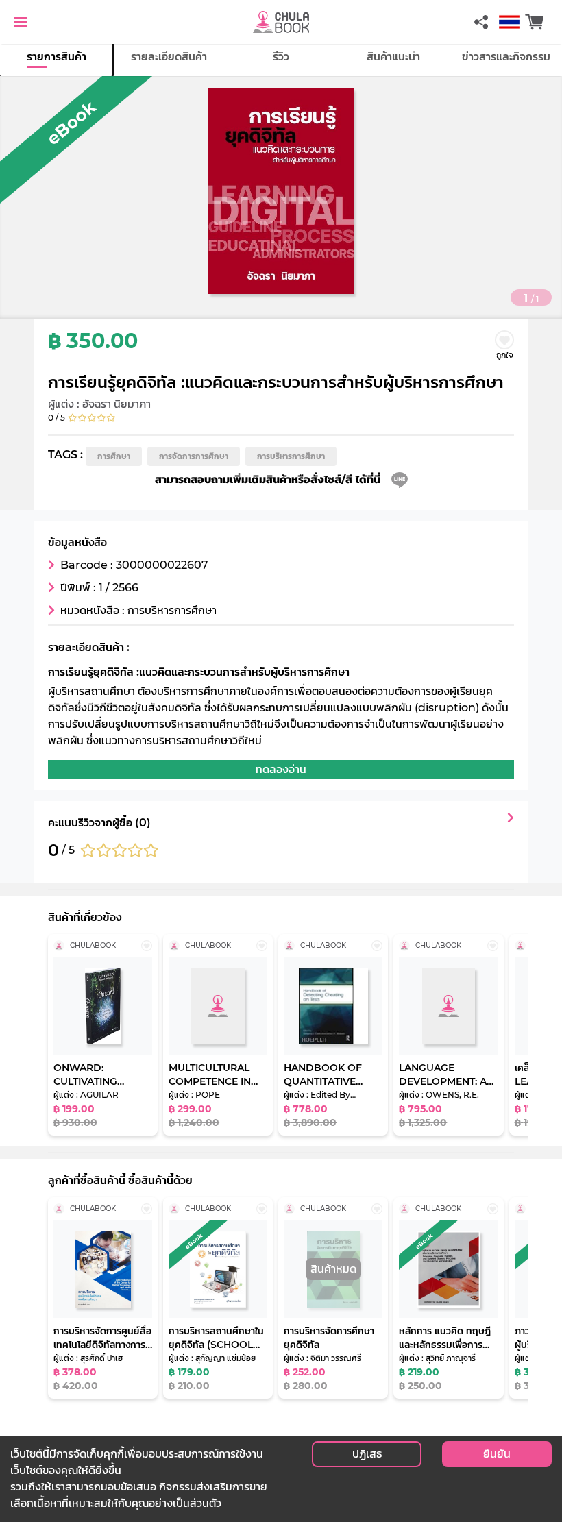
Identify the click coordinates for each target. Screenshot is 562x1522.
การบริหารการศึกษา (291, 456)
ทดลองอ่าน (281, 769)
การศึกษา (113, 456)
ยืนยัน (497, 1453)
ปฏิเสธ (367, 1453)
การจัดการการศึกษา (193, 456)
